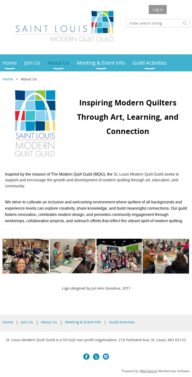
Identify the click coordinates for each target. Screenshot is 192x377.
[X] (96, 356)
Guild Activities (122, 321)
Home (7, 78)
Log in (157, 9)
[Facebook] (86, 356)
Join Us (27, 321)
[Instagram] (106, 356)
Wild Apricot (148, 371)
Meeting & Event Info (83, 321)
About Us (49, 321)
